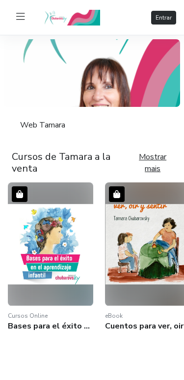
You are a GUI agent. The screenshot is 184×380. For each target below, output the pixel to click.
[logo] (76, 16)
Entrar (164, 18)
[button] (50, 256)
